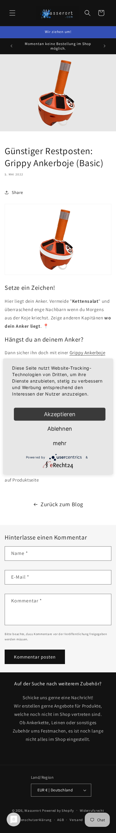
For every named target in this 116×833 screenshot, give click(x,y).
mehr (60, 443)
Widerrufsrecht (92, 810)
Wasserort (32, 810)
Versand (76, 820)
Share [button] (17, 192)
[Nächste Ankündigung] (104, 46)
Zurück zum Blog (62, 504)
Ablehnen (59, 428)
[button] (12, 13)
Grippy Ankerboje (87, 352)
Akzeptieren (59, 414)
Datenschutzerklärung (33, 820)
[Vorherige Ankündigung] (11, 46)
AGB (60, 820)
